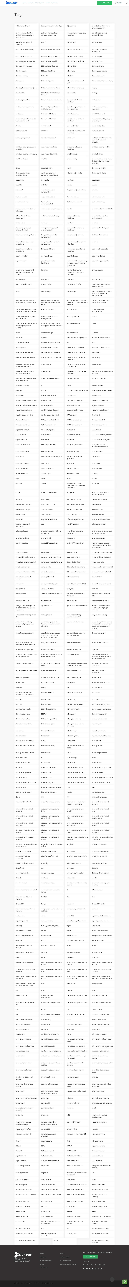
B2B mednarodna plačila (49, 61)
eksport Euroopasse (48, 197)
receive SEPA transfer (74, 1122)
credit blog (44, 863)
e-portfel (69, 185)
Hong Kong (95, 957)
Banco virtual (39, 2)
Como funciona (64, 1257)
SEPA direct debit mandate (50, 1161)
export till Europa (21, 261)
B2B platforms (71, 731)
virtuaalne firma (72, 552)
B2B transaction (21, 736)
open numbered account (24, 1070)
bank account (96, 741)
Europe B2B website (98, 904)
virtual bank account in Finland (26, 1194)
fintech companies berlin (100, 931)
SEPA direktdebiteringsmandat (102, 435)
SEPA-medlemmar (22, 473)
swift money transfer (48, 504)
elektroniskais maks (98, 202)
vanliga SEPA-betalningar (49, 543)
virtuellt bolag (20, 589)
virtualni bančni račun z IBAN (25, 572)
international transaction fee (101, 1002)
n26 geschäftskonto (22, 1029)
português (19, 1115)
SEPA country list (97, 1156)
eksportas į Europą (98, 197)
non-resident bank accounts (76, 1046)
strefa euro (95, 483)
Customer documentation (100, 873)
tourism (44, 1206)
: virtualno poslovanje (23, 26)
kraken (94, 316)
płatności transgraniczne (75, 400)
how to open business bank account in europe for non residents (25, 272)
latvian (18, 333)
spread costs (45, 1211)
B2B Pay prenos (21, 71)
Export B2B (70, 916)
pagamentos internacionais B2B (26, 1098)
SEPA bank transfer (98, 1151)
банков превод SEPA (99, 633)
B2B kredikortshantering (75, 49)
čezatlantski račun (73, 126)
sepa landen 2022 (21, 440)
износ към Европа (73, 654)
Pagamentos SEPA (65, 1260)
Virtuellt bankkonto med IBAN (76, 584)
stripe (18, 492)
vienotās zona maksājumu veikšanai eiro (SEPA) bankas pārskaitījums (101, 545)
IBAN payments (97, 983)
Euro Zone (70, 223)
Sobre (24, 2)
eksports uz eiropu (22, 202)
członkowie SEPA (46, 168)
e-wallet (94, 878)
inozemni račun (46, 284)
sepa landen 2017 (72, 1161)
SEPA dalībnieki (46, 435)
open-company (46, 371)
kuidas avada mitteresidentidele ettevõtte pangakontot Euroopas (26, 326)
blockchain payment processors (26, 782)
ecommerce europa (47, 883)
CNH (42, 797)
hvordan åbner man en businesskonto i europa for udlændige (76, 272)
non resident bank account (50, 1039)
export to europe (47, 921)
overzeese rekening (73, 378)
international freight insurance (77, 995)
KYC (68, 1009)
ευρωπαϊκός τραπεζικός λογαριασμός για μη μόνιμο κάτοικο (25, 624)
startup (43, 483)
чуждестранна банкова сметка (26, 670)
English (119, 2)
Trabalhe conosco (46, 1260)
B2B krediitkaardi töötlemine (50, 49)
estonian (69, 209)
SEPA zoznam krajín (47, 468)
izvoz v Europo (71, 291)
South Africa (71, 1180)
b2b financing (71, 699)
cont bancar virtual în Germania (26, 154)
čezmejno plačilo (21, 131)
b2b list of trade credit (23, 709)
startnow (19, 483)
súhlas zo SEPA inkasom (49, 492)
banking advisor (97, 746)
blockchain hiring (21, 777)
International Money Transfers (51, 1002)
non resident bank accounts (25, 1046)
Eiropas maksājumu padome (76, 190)
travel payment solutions (100, 1233)
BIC (42, 758)
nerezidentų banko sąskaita (76, 352)
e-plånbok (44, 185)
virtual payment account (75, 1201)
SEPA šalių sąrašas (47, 452)
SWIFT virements (97, 509)
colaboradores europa (99, 797)
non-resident (96, 352)
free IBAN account (98, 940)
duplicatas (44, 878)
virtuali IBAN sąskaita (73, 562)
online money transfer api (100, 1051)
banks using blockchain (99, 753)
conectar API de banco (23, 851)
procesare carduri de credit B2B (77, 390)
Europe (43, 904)
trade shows (71, 1206)
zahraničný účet (72, 601)
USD (42, 1228)
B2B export (19, 699)
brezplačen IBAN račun (48, 119)
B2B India (19, 704)
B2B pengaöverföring (48, 71)
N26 (68, 342)
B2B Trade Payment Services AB (30, 1283)
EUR (68, 897)
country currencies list (99, 856)
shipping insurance (22, 1173)
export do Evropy (47, 256)
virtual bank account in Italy (76, 1194)
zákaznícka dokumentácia (100, 601)
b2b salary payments (99, 731)
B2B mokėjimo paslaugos (24, 66)
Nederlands (70, 1029)
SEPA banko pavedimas (74, 420)
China (18, 797)
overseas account (72, 1077)
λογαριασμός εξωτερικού (75, 622)
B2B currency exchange (74, 692)
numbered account (22, 1051)
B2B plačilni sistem (22, 76)
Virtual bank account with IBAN (77, 1185)
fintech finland (46, 936)
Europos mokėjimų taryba (75, 235)
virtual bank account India (49, 1190)
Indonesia (70, 990)
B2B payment (71, 714)
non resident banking (48, 1046)
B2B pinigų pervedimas (99, 71)
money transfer (46, 1024)
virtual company (21, 1185)
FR (92, 1268)
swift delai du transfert (74, 499)
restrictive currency (98, 1134)
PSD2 (68, 1115)
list (17, 1014)
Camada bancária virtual (68, 1264)
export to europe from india (76, 921)
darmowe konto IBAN (99, 168)
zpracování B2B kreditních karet (77, 606)
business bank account (48, 792)
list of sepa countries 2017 (24, 1019)
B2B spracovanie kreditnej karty (102, 81)
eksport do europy (22, 197)
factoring (19, 926)
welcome (95, 589)
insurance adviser (22, 995)
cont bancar (71, 138)
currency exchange (47, 873)
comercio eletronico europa (50, 802)
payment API (45, 1103)
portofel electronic (98, 385)
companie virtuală (98, 131)
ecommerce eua (21, 883)
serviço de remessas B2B (75, 1166)
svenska (69, 1211)
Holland (43, 957)
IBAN (42, 983)
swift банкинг (20, 514)
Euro (93, 897)
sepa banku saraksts (22, 430)
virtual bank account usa (24, 1190)
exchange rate (20, 916)
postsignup (19, 390)
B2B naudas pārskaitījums (49, 66)
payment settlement (73, 1103)
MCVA (68, 1019)
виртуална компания (74, 642)
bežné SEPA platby (73, 114)
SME (93, 1173)
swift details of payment (24, 504)
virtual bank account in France (51, 1194)
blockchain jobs (46, 777)
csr (42, 868)
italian (18, 291)
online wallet (20, 1056)
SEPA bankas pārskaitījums (50, 420)
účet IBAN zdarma (72, 524)
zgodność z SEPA (46, 606)
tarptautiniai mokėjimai (49, 519)
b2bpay (94, 88)
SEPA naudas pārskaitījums (101, 440)
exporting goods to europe (101, 921)
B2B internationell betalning (25, 49)
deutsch (18, 878)
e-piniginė (19, 185)
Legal (42, 1264)
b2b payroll (19, 731)
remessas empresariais (23, 1134)
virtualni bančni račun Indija (76, 567)
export (43, 916)
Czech (18, 168)
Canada (69, 792)
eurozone (95, 909)
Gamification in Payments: (24, 952)
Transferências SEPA (73, 1216)
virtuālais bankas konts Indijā (25, 557)
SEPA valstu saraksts (22, 463)
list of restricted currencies (75, 1014)
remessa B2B (45, 1129)
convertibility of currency (49, 856)
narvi (93, 342)
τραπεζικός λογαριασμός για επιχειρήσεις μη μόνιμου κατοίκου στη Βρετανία (50, 635)
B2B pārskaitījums (98, 66)
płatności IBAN (46, 400)
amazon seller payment (74, 677)
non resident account (99, 1034)
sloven (69, 478)
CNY (68, 797)
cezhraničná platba (98, 126)
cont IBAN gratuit (72, 154)
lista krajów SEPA (72, 333)
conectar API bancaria (99, 844)
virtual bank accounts (48, 1185)
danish (69, 168)
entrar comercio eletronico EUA (26, 890)
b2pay (43, 741)
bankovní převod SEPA (23, 100)
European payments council (76, 909)
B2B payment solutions (23, 724)
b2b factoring (45, 699)
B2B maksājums (97, 56)
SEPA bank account (47, 1151)
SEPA (43, 1146)
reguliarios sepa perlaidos (24, 415)
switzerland (19, 519)
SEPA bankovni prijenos (74, 425)
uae (42, 524)
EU (67, 890)
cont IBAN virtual (97, 154)
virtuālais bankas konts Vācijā (51, 557)
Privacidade (44, 1267)
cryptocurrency (72, 159)
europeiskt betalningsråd (100, 228)
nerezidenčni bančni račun (75, 347)
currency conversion (22, 873)
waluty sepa (70, 589)
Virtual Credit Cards (98, 1185)
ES (89, 1268)
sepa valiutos (96, 456)
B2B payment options (23, 719)
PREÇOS (48, 2)
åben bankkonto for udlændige (51, 26)
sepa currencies (21, 1161)
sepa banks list (21, 1156)
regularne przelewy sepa (75, 410)
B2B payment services (74, 719)
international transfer (74, 284)
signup (18, 478)
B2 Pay (43, 687)
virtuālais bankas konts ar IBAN (102, 552)
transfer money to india (100, 1206)
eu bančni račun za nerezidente (102, 209)
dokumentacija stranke (74, 173)
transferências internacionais (101, 1216)
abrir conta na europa (74, 670)
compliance (70, 844)
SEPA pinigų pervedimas (75, 445)
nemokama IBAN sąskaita (49, 347)
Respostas (55, 2)
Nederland (44, 1029)
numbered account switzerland (77, 1051)
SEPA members (97, 1161)
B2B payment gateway (99, 714)
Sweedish (19, 499)
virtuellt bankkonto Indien (49, 584)
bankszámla (20, 114)
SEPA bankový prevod (99, 425)
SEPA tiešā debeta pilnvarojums (51, 456)
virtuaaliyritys (45, 552)
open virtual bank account (75, 1070)
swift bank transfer (47, 1216)
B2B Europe (96, 692)
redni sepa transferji (73, 405)
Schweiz (18, 1146)
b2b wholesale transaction (24, 741)
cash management (98, 792)
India (42, 990)
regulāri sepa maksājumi (24, 410)
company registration (23, 138)
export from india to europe (101, 916)
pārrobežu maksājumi (99, 378)
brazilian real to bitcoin (23, 792)
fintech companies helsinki (24, 936)
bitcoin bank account (23, 762)
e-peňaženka (96, 180)
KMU (17, 1009)
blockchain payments (48, 782)
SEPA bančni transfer (23, 420)
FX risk (94, 945)
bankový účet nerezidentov (25, 107)
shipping (95, 473)
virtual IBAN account (22, 1201)
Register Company (98, 405)
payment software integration (102, 1103)
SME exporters (46, 1180)
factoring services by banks (50, 926)
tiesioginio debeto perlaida (101, 519)
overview (95, 1077)
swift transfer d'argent (23, 509)
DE (87, 1268)
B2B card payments (47, 692)
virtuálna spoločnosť (22, 567)
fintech (69, 931)
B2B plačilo (44, 76)
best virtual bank (21, 758)
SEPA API (69, 1146)
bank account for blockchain (25, 746)
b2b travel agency (72, 736)
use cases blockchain (23, 1228)
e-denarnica (20, 180)
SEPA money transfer (23, 1166)
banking (94, 93)
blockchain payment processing (102, 777)
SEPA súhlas (20, 456)
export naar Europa (98, 256)
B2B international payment (75, 704)
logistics (44, 338)
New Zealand (20, 1034)
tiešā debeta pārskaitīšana (75, 519)
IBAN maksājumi (97, 270)
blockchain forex (97, 772)
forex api (19, 940)
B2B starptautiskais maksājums (26, 88)
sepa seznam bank (73, 452)
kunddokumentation (73, 323)
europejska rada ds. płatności (25, 235)
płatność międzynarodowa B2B (26, 400)
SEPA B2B (19, 1151)
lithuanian (19, 338)
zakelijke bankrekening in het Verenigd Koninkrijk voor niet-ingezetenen (26, 608)
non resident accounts (23, 1039)
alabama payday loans (23, 677)
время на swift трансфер (100, 642)
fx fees (69, 945)
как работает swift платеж (24, 663)
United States (20, 1221)
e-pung (94, 185)
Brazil (93, 787)
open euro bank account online (102, 1063)
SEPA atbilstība (71, 415)
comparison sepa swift (48, 138)
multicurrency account (74, 1024)
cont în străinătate (22, 159)
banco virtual (71, 741)
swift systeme (96, 504)
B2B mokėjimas (97, 61)
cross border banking (74, 863)
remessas (95, 1129)
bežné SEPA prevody (98, 114)
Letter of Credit (97, 1009)
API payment (71, 682)
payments (70, 1108)
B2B (68, 687)
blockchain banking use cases (101, 767)
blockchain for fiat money (75, 772)
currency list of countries (75, 873)
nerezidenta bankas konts (24, 352)
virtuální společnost (47, 572)
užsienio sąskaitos (22, 543)
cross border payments (99, 863)
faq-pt (69, 926)
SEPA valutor (96, 463)
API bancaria (20, 682)
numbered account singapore (51, 1051)
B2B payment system (48, 724)
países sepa (70, 1098)
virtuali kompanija (98, 562)
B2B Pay (44, 714)
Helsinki (18, 957)
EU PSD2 (44, 897)
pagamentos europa (98, 1091)
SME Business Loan (22, 1180)
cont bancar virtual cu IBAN (101, 147)
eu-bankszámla (21, 223)
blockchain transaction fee (75, 782)
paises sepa (45, 1098)
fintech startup (71, 936)
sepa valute (70, 463)
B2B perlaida (71, 71)
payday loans (20, 1103)
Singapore (44, 1173)
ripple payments (46, 1141)
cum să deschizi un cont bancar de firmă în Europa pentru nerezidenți (102, 161)
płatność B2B (96, 395)
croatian (44, 159)
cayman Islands (46, 126)
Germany (44, 952)
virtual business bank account (26, 1240)
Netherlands (96, 1029)
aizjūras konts (71, 26)
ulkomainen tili (46, 538)
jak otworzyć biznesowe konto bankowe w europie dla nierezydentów (102, 293)
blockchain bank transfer (75, 767)
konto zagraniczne (73, 316)
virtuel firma (20, 584)
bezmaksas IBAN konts (48, 114)
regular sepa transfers (23, 1129)
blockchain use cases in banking (51, 787)
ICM (17, 990)
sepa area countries (98, 1146)
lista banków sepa (47, 333)
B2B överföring (71, 66)
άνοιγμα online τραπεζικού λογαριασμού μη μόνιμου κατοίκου (101, 608)
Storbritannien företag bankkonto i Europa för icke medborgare (76, 485)
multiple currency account (100, 1024)
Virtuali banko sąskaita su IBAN (26, 562)
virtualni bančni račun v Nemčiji (102, 567)
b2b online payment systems (101, 709)
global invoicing (97, 952)
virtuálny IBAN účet (47, 577)
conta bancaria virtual (48, 851)
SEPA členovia (96, 430)
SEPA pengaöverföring (48, 445)
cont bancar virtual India (49, 154)
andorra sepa (96, 677)
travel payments (72, 1233)
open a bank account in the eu (51, 1056)
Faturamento (96, 926)
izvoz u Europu (46, 291)
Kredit (43, 1009)
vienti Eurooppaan (22, 552)
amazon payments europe (50, 677)
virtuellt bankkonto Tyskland (101, 584)
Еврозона (95, 649)
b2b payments (96, 724)
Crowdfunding (20, 868)
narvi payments (21, 347)
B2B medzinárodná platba (75, 61)
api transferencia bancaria (100, 682)
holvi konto (70, 957)
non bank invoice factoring (50, 1034)
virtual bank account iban (75, 1190)
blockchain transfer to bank (101, 782)
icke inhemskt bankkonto (24, 284)
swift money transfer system (76, 504)
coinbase (44, 131)
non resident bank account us (102, 1039)
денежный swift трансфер (24, 649)
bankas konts (71, 93)
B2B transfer (45, 736)
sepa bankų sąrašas (47, 430)
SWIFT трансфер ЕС (73, 514)
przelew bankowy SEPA (48, 395)
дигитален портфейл (74, 649)
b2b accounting (97, 687)
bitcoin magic (45, 762)
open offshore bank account (50, 1070)
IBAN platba (70, 279)
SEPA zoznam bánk (22, 468)
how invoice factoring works (25, 962)
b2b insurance (46, 704)
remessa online (72, 1129)
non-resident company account (102, 1046)
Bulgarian (19, 126)
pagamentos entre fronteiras (76, 1091)
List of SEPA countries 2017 (101, 1014)
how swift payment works (100, 261)
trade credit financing (23, 1206)
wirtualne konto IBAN (23, 601)
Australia (19, 687)
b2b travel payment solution (101, 736)
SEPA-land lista (97, 468)
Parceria (43, 1257)
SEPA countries (21, 435)
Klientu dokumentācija (48, 309)
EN (84, 1268)
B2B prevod (20, 81)
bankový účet (96, 100)
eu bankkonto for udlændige (50, 216)
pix (42, 385)
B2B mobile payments (48, 709)
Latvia (94, 323)
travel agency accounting (100, 1228)
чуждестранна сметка (48, 670)
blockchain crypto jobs (23, 772)
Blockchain (19, 767)
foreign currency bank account (102, 936)
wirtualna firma (21, 594)
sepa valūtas (45, 463)
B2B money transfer (73, 709)
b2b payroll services (47, 731)
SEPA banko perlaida (98, 420)
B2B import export (98, 699)
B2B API (43, 42)
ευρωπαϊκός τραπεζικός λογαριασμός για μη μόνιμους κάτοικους (51, 624)
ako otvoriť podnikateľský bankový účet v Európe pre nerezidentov (25, 35)
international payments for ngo (77, 1002)
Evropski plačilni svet (48, 249)
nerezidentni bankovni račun (50, 352)
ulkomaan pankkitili (22, 538)
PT (98, 1268)
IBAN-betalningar (97, 279)
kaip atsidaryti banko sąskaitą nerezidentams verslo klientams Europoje (77, 302)
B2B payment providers (49, 719)
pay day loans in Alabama (100, 1098)
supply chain (71, 492)
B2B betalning (71, 42)
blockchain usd (21, 787)
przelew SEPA (71, 395)
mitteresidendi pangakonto (101, 338)
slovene (94, 478)
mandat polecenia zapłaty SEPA (77, 338)
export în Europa (72, 256)
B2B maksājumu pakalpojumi (25, 61)
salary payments (97, 1141)
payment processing (22, 385)
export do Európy (21, 256)
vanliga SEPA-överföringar (75, 543)
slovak (43, 478)
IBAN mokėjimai (21, 279)
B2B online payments (23, 714)
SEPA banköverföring (23, 425)
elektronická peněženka (74, 202)
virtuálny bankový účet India (76, 572)
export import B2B (22, 921)
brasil (68, 787)
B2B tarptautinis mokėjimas (50, 88)
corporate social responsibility (77, 856)
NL (95, 1268)
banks (69, 753)
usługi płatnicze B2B (98, 538)
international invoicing (99, 995)
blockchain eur (46, 772)
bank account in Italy (48, 746)
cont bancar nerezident (49, 147)
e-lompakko (45, 180)
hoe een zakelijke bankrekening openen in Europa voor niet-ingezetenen (77, 263)
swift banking (45, 499)
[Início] (12, 3)
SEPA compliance (47, 1156)
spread (56, 1240)
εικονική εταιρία (46, 615)
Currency (95, 868)
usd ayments (71, 538)
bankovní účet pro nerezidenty (51, 100)
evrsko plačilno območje (100, 249)
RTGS (68, 1141)
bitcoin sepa (71, 762)
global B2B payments (73, 952)
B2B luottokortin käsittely (75, 56)
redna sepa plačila (47, 405)
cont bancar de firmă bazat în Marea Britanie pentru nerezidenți (101, 140)
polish (69, 385)
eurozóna (95, 242)
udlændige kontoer (22, 531)
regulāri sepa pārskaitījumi (50, 410)
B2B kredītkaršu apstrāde (24, 56)
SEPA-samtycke (46, 473)
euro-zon (95, 223)
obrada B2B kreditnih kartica (25, 357)
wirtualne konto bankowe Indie (51, 594)
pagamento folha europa (49, 1084)
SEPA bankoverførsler (48, 425)
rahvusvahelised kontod (100, 400)
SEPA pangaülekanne (23, 445)
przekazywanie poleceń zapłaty (102, 390)
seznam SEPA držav (73, 473)
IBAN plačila (45, 279)
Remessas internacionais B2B (76, 1134)
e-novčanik (70, 180)
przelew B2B (20, 395)
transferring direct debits (24, 1233)
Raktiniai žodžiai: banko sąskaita (26, 405)
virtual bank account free (100, 1190)
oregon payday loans (48, 1077)
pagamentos (20, 1091)
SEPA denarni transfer (74, 435)
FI (101, 1268)
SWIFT (94, 1211)
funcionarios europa (48, 945)
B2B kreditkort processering (50, 56)
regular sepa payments (99, 1122)
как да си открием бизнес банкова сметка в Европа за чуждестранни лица (101, 656)
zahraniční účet (46, 601)
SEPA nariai (70, 440)
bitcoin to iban (96, 762)
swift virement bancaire (74, 509)
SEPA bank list (71, 1151)
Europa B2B (20, 904)
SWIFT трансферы (98, 514)
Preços (62, 1253)
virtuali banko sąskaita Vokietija (51, 562)
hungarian (44, 270)
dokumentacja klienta (99, 173)
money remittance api (23, 1024)
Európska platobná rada (100, 235)
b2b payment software (99, 719)
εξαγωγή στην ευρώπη (99, 615)
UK (68, 1228)
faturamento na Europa (24, 931)
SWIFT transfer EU (22, 1216)
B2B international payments (101, 704)
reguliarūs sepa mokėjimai (50, 415)
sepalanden (45, 1166)
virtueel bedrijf (97, 577)
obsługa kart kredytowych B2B (51, 357)
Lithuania (95, 333)
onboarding (96, 357)
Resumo (18, 1141)
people (94, 1108)
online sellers (96, 364)
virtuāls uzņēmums (73, 577)
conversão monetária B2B (100, 851)
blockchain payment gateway (76, 777)
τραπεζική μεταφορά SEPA (24, 633)
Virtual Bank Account (99, 1201)
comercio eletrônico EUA (24, 802)
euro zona (44, 223)
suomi (94, 1180)
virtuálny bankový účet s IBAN (101, 572)
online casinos (46, 364)
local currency (46, 1019)
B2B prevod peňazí (47, 81)
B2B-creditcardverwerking (75, 88)
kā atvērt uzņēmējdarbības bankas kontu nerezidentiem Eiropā (50, 302)
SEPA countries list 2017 (74, 1156)
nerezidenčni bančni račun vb (101, 347)
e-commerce (71, 878)
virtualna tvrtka (46, 567)
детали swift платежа (48, 649)
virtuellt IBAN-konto (47, 589)
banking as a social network (25, 753)
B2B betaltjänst (97, 42)
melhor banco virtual (99, 1019)
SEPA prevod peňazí (22, 452)
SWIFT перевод (46, 514)
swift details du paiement (100, 499)
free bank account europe (75, 940)
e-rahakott (19, 190)
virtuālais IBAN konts (73, 557)
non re (69, 1034)
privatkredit (45, 1115)
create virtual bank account (25, 863)
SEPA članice (71, 430)
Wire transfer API (46, 1201)
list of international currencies (51, 1014)
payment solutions (47, 1108)
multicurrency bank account (50, 342)
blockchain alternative (48, 767)
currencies (70, 868)
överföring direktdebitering (50, 378)
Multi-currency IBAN (22, 342)
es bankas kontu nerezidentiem (51, 209)
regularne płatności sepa (100, 410)
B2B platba (70, 76)
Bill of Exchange (72, 758)
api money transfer (47, 682)
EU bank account (97, 890)
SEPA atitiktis (96, 415)
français (44, 940)
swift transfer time (47, 509)
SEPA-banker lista (72, 468)
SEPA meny (45, 440)
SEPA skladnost (97, 452)
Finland (43, 931)
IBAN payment (71, 983)
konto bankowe (72, 309)
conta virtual (71, 851)
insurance (95, 990)
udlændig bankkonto (99, 524)
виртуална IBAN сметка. (49, 642)
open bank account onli (23, 1063)
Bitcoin (94, 758)
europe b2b (70, 904)
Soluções (31, 2)
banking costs (45, 753)
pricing (43, 390)
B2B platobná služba (98, 76)
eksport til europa (72, 197)
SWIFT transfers (21, 1211)
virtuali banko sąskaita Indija (101, 557)
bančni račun (20, 93)
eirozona (95, 190)
